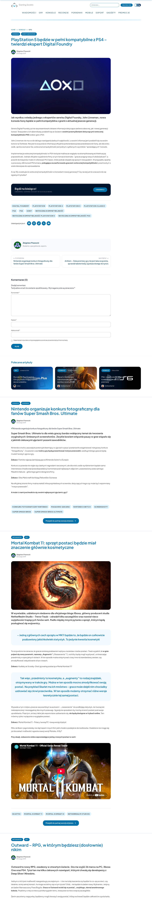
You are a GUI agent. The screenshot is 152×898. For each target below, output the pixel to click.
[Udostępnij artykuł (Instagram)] (34, 223)
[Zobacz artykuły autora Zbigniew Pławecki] (13, 52)
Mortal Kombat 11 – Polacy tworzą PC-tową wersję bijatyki (42, 722)
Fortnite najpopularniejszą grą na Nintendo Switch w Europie (43, 460)
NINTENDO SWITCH (82, 507)
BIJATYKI (16, 814)
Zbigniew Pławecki (23, 51)
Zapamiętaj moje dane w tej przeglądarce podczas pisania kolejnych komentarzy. (40, 340)
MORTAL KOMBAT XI (55, 814)
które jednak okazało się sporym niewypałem (73, 160)
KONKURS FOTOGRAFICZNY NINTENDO (30, 507)
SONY (29, 211)
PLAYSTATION (39, 206)
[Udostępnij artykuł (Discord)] (49, 223)
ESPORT (100, 13)
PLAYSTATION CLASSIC (94, 206)
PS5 (21, 211)
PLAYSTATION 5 (73, 206)
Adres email (15, 330)
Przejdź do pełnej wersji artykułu (59, 521)
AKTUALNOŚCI (17, 537)
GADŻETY (111, 13)
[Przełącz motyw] (137, 5)
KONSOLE (51, 13)
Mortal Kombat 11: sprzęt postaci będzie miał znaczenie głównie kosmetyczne (53, 545)
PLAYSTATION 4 (56, 206)
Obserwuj (100, 190)
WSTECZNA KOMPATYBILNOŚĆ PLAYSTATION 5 (33, 216)
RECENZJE (63, 13)
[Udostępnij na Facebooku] (29, 223)
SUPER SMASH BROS (21, 512)
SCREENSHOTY (101, 507)
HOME (13, 30)
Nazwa (13, 320)
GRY (41, 13)
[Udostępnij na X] (44, 223)
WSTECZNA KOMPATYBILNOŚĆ (49, 211)
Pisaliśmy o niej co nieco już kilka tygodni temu (37, 893)
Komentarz (15, 292)
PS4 (14, 211)
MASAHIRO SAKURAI (60, 507)
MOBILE (89, 13)
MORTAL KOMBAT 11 (33, 814)
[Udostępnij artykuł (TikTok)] (39, 223)
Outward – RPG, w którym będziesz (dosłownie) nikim (57, 847)
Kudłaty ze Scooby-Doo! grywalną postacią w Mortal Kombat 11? (45, 666)
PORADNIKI (77, 13)
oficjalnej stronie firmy (23, 483)
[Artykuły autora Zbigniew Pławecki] (17, 245)
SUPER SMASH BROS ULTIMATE (49, 512)
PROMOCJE (124, 13)
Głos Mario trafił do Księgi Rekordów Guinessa (37, 477)
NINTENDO (25, 403)
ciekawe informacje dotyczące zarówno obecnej (69, 128)
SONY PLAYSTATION (28, 34)
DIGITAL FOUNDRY (20, 206)
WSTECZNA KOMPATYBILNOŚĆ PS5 (74, 216)
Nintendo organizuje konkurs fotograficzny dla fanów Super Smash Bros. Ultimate (55, 411)
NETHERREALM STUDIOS (79, 814)
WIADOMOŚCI (29, 13)
